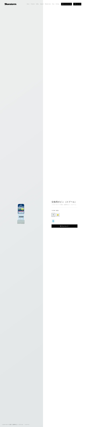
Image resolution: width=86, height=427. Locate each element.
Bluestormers (48, 3)
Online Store (67, 4)
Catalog (57, 3)
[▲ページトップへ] (83, 424)
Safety (37, 3)
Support (42, 3)
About (28, 3)
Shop (53, 3)
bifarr (77, 4)
